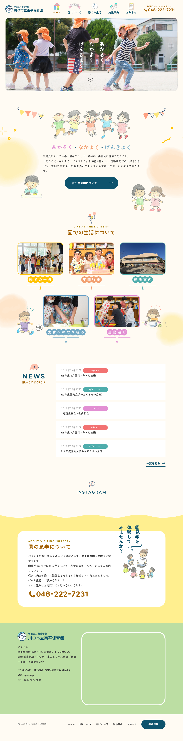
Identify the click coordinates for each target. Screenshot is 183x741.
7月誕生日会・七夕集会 (75, 413)
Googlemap (27, 675)
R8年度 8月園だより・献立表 (78, 375)
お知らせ (132, 724)
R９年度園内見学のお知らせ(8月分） (83, 451)
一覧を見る (153, 463)
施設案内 (118, 724)
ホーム (71, 724)
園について (86, 724)
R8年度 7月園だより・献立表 (78, 432)
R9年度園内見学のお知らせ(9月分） (82, 394)
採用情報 (153, 724)
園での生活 (102, 724)
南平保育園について (84, 183)
